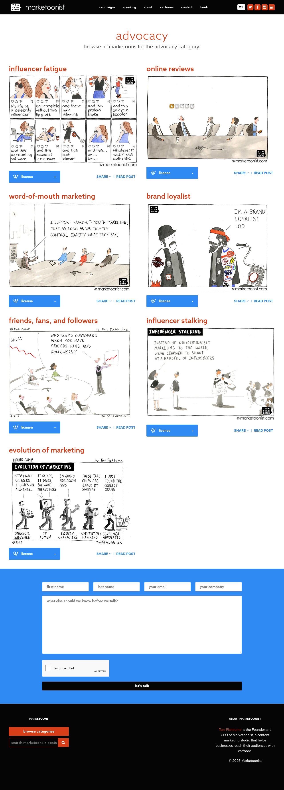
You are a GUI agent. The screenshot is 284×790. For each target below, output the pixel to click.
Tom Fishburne (230, 729)
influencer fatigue (38, 68)
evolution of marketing (46, 449)
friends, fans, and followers (53, 320)
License (27, 176)
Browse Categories (38, 731)
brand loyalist (168, 196)
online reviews (170, 68)
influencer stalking (176, 320)
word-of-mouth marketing (52, 196)
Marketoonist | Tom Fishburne (38, 7)
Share (103, 176)
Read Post (125, 176)
